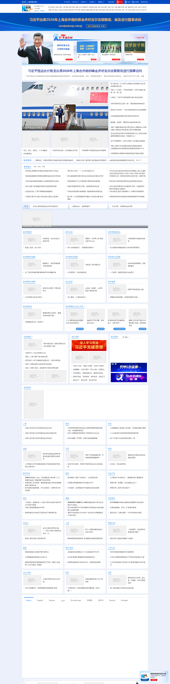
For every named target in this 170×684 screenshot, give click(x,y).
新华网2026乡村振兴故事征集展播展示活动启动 (127, 513)
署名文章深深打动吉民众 (113, 76)
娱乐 (113, 10)
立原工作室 (143, 329)
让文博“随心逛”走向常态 (33, 297)
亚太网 (133, 10)
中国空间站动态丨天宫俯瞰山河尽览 (65, 150)
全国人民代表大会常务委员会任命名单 (38, 428)
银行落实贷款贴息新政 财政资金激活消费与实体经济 (52, 467)
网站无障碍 (111, 2)
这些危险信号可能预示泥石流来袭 (87, 499)
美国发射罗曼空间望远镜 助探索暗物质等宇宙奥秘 (126, 196)
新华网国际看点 (114, 232)
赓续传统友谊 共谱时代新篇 (62, 54)
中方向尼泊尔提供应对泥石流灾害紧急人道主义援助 (127, 171)
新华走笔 (94, 376)
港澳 (77, 7)
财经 (70, 7)
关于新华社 (67, 2)
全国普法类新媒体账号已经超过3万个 (81, 494)
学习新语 (140, 59)
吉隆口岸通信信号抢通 (118, 130)
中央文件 (144, 7)
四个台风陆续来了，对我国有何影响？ (81, 247)
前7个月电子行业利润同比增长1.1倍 (122, 438)
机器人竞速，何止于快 (33, 247)
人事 (63, 7)
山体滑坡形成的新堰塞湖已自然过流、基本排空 (125, 160)
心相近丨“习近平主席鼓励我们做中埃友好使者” (127, 97)
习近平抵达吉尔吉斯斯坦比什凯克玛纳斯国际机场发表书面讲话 (48, 76)
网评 (73, 7)
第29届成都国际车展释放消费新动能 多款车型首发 (43, 176)
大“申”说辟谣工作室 (119, 329)
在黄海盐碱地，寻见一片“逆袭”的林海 (123, 519)
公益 (122, 10)
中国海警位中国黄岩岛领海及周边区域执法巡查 (127, 153)
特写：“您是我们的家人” (94, 76)
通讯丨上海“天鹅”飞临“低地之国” (36, 356)
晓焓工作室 (80, 329)
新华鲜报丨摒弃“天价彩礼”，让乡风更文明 (82, 489)
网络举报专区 (144, 2)
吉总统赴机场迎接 (78, 76)
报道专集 (140, 37)
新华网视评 (27, 232)
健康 (119, 7)
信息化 (66, 10)
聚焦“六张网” (88, 366)
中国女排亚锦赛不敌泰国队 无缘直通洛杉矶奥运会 (84, 191)
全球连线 (91, 7)
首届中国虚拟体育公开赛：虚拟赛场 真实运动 (83, 186)
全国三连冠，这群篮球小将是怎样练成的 (44, 368)
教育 (96, 7)
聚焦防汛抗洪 (98, 373)
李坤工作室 (101, 329)
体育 (109, 7)
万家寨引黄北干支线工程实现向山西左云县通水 (41, 196)
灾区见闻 (141, 173)
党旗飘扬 (76, 369)
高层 (57, 7)
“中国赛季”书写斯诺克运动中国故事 (93, 150)
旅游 (100, 10)
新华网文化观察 (114, 257)
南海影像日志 (87, 373)
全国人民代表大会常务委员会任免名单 (38, 438)
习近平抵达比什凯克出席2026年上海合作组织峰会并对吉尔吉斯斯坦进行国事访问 (85, 70)
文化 (112, 7)
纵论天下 (76, 380)
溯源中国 (92, 10)
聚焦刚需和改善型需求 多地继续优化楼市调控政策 (85, 550)
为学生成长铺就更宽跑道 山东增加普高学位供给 (42, 181)
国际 (67, 7)
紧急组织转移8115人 (137, 148)
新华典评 (86, 376)
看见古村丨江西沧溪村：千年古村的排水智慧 (126, 524)
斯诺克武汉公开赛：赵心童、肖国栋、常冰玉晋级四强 (136, 591)
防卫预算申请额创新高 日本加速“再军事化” (125, 247)
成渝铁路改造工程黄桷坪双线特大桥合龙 (37, 226)
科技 (99, 7)
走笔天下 (102, 376)
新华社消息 (77, 376)
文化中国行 (85, 369)
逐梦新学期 (128, 54)
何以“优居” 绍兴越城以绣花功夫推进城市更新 (41, 186)
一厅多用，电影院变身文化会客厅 (122, 272)
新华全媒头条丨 (49, 343)
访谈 (126, 7)
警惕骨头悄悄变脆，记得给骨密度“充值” (124, 297)
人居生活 (61, 10)
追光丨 (27, 368)
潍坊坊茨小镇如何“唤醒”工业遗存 (121, 550)
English (28, 611)
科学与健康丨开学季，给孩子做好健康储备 (82, 438)
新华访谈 (69, 232)
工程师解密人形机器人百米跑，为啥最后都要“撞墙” (128, 428)
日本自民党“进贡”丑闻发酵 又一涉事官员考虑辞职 (126, 191)
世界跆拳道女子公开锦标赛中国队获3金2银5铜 (83, 181)
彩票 (110, 10)
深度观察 (27, 337)
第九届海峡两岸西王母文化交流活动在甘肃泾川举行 (85, 176)
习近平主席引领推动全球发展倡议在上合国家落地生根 (49, 128)
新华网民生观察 (29, 281)
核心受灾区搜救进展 (134, 130)
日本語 (89, 611)
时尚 (116, 10)
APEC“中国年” (99, 366)
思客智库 (85, 7)
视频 (129, 7)
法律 (139, 7)
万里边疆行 (77, 373)
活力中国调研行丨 (117, 141)
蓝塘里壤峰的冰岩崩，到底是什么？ (123, 136)
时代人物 (93, 369)
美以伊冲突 (93, 380)
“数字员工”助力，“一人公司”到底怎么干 (81, 171)
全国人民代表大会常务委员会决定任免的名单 (41, 433)
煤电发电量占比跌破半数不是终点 (37, 563)
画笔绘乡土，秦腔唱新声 (81, 206)
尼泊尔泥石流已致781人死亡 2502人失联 (123, 173)
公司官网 (37, 8)
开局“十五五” (77, 366)
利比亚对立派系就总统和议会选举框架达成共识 (125, 181)
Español (40, 611)
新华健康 (111, 281)
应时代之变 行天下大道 (131, 76)
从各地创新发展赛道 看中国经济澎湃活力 (125, 116)
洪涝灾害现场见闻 (120, 148)
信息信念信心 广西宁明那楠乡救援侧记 (39, 191)
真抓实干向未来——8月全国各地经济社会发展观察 (128, 110)
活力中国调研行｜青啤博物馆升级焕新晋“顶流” (41, 599)
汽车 (53, 10)
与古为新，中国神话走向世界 (122, 206)
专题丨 (113, 90)
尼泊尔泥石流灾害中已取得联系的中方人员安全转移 (129, 133)
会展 (106, 10)
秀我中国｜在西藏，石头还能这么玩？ (123, 494)
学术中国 (77, 10)
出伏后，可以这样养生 (118, 475)
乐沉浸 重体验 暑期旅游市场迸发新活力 (81, 568)
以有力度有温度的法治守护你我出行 (45, 206)
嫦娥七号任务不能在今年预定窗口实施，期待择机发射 (137, 323)
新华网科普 (27, 306)
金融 (50, 10)
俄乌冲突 (84, 380)
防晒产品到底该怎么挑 (136, 289)
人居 (67, 534)
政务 (135, 7)
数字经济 (71, 10)
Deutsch (112, 611)
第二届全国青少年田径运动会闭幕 (122, 599)
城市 (97, 10)
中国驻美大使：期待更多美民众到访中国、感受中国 (127, 176)
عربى (63, 611)
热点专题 (75, 337)
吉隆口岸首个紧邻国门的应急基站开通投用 (91, 160)
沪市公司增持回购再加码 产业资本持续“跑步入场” (127, 568)
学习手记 (69, 59)
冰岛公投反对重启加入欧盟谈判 (120, 186)
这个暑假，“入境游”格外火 (77, 297)
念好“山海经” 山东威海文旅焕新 (134, 141)
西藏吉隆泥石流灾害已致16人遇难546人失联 (130, 127)
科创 (102, 7)
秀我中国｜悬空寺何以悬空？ (120, 499)
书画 (116, 7)
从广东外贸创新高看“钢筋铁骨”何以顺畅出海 (40, 272)
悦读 (119, 10)
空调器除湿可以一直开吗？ (34, 322)
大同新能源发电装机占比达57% (36, 568)
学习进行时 (51, 7)
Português (124, 611)
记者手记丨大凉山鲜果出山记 (35, 353)
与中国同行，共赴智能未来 (77, 272)
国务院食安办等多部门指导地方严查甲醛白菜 (41, 524)
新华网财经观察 (29, 257)
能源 (103, 10)
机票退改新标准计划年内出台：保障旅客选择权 (84, 573)
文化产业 (144, 10)
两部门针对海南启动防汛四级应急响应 (128, 146)
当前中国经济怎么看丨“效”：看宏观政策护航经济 (128, 103)
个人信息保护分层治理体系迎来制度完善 (124, 433)
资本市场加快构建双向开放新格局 (122, 563)
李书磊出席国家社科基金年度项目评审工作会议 (41, 171)
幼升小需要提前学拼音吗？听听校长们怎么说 (83, 433)
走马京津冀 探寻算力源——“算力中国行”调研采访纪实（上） (52, 542)
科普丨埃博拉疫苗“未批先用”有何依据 (38, 364)
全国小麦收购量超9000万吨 (34, 519)
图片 (132, 7)
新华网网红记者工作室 (74, 306)
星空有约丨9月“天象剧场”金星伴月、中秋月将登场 (42, 360)
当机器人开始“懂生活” (92, 264)
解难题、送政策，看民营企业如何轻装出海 (125, 122)
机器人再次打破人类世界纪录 (35, 550)
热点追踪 (69, 281)
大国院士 (101, 369)
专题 (142, 76)
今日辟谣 (71, 499)
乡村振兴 (83, 10)
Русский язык (76, 611)
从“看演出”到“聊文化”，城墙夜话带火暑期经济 (126, 489)
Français (52, 611)
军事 (122, 7)
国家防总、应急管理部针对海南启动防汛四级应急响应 (54, 160)
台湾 (80, 7)
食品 (56, 10)
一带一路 (127, 10)
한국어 (100, 611)
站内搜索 (136, 2)
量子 (105, 7)
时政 (60, 7)
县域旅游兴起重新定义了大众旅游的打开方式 (83, 563)
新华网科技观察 (72, 257)
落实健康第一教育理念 (108, 54)
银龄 (88, 10)
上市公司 (138, 10)
